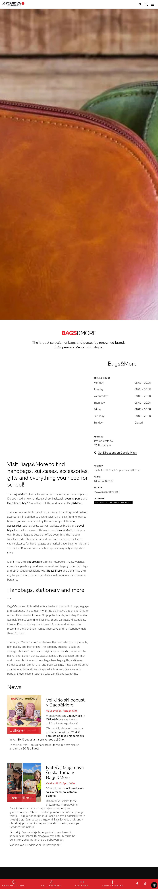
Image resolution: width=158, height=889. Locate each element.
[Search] (146, 4)
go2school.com (19, 812)
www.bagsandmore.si (106, 492)
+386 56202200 (103, 481)
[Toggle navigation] (153, 4)
